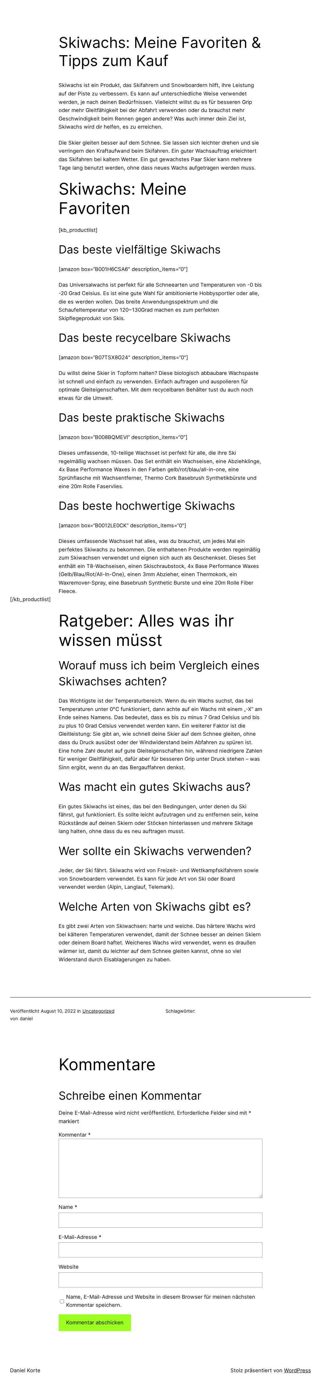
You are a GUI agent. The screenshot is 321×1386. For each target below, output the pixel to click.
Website (69, 1267)
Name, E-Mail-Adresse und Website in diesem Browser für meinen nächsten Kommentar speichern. (160, 1301)
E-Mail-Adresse (80, 1237)
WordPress (297, 1370)
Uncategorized (98, 1011)
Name (68, 1207)
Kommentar (75, 1135)
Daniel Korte (25, 1370)
